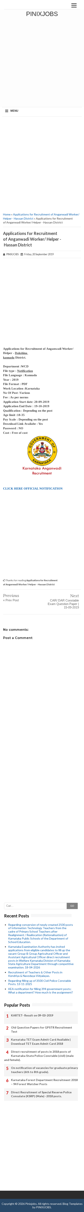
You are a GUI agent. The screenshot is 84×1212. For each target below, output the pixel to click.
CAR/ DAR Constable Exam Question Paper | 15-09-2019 (63, 604)
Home (7, 214)
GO (72, 905)
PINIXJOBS (43, 1207)
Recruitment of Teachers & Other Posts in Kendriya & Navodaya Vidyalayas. (35, 974)
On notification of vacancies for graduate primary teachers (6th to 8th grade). (44, 1070)
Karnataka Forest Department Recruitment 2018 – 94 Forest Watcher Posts (44, 1082)
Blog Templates (73, 1203)
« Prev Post (11, 600)
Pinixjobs (42, 13)
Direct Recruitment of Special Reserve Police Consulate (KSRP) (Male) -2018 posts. (41, 1094)
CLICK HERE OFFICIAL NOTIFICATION (33, 488)
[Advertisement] (42, 63)
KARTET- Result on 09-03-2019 (32, 1015)
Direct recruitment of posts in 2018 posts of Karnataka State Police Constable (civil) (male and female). (39, 1055)
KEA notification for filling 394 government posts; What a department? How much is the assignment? (40, 990)
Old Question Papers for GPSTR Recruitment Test (41, 1029)
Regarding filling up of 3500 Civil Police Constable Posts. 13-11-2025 (39, 982)
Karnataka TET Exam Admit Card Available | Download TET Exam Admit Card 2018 (41, 1041)
